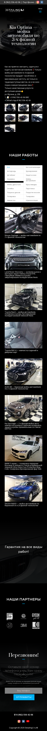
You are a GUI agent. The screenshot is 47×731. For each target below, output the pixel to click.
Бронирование (31, 171)
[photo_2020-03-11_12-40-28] (10, 107)
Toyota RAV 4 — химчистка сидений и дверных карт (21, 351)
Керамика (11, 179)
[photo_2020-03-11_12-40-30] (23, 107)
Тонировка (30, 196)
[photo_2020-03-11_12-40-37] (23, 117)
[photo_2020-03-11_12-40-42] (10, 128)
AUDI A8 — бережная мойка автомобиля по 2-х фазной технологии (23, 388)
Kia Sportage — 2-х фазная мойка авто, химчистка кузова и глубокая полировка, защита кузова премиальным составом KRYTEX (23, 426)
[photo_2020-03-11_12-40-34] (37, 107)
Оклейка (10, 188)
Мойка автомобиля (31, 180)
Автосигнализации (33, 167)
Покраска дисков (13, 192)
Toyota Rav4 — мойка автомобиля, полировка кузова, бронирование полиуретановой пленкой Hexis (20, 314)
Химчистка (11, 200)
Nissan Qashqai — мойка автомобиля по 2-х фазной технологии (23, 236)
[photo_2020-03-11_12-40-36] (10, 117)
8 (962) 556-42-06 (12, 2)
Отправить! (24, 697)
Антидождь (11, 171)
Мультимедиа (31, 184)
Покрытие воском (33, 192)
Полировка (11, 196)
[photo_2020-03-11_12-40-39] (37, 117)
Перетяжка (30, 188)
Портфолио (28, 2)
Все (8, 167)
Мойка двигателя (14, 184)
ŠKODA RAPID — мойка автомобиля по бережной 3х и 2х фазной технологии (22, 504)
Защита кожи (31, 175)
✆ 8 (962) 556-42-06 (23, 714)
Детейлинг (11, 175)
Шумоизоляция (32, 200)
